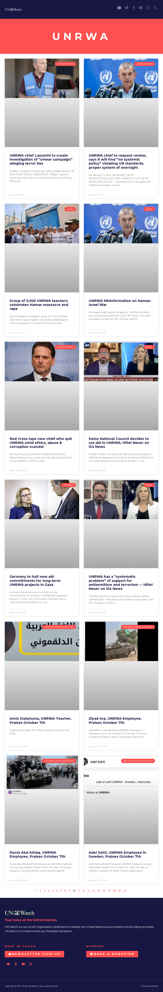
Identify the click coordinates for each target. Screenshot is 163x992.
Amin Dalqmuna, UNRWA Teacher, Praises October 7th (41, 720)
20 (125, 891)
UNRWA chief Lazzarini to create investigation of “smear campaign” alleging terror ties (41, 159)
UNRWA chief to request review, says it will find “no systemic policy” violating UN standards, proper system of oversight (117, 161)
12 (83, 891)
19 (119, 891)
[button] (119, 8)
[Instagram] (148, 8)
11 (79, 891)
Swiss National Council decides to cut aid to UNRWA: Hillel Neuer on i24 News (119, 443)
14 (93, 891)
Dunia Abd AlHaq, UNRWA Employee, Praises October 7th (37, 854)
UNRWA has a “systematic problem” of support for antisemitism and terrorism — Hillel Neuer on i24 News (121, 583)
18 (114, 891)
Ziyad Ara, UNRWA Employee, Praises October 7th (115, 720)
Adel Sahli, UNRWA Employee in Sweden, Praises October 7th (117, 854)
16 (104, 891)
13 (88, 891)
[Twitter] (127, 8)
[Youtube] (141, 8)
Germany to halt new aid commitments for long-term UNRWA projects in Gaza (35, 581)
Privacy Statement (149, 986)
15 (99, 891)
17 (109, 891)
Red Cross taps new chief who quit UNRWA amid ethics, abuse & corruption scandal (41, 443)
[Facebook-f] (134, 8)
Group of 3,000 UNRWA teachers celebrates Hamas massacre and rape (39, 305)
